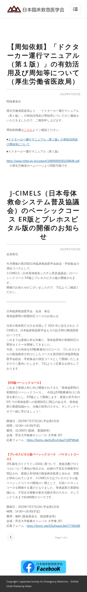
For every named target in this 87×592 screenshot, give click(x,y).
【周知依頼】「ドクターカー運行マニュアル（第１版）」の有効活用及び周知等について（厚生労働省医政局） (43, 64)
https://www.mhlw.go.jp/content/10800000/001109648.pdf (42, 161)
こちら (28, 130)
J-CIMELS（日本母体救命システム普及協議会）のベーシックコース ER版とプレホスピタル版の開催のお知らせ (43, 214)
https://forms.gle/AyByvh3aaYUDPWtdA (53, 440)
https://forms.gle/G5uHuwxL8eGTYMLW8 (53, 526)
